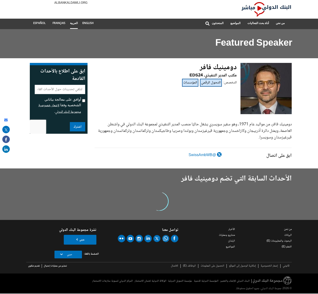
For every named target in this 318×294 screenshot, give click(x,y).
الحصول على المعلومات (212, 265)
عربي (82, 239)
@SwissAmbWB (203, 155)
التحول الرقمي (211, 82)
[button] (207, 24)
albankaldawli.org (71, 3)
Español (39, 23)
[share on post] (6, 129)
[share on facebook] (6, 139)
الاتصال (174, 265)
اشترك (77, 127)
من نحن (280, 23)
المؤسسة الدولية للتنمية (206, 281)
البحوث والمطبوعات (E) (279, 241)
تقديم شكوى (34, 266)
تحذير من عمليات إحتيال (55, 266)
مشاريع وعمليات (227, 235)
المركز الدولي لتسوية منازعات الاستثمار (112, 281)
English (88, 23)
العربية (74, 23)
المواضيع (235, 23)
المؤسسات (190, 82)
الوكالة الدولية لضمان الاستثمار (150, 281)
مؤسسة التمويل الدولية (180, 281)
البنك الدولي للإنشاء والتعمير (235, 281)
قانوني (286, 265)
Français (59, 23)
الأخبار (231, 229)
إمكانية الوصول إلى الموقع (242, 265)
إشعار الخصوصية (269, 265)
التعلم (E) (287, 246)
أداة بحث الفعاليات (258, 23)
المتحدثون (217, 23)
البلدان (231, 241)
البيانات (288, 235)
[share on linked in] (6, 149)
